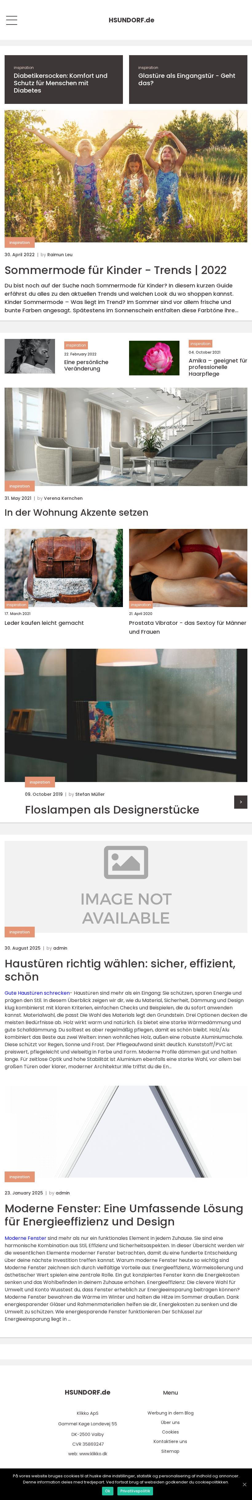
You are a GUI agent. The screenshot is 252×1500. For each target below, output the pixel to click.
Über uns (170, 1422)
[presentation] (240, 802)
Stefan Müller (90, 794)
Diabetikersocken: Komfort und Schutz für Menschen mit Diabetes (61, 83)
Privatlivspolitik (135, 1491)
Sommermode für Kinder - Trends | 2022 (115, 270)
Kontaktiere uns (170, 1441)
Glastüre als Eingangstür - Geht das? (186, 79)
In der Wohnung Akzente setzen (76, 512)
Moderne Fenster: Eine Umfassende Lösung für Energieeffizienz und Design (124, 1215)
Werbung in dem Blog (171, 1413)
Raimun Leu (60, 255)
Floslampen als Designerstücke (112, 809)
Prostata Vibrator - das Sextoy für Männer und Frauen (187, 627)
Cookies (170, 1432)
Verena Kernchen (63, 498)
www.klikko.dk (93, 1454)
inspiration (24, 67)
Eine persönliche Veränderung (86, 365)
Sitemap (170, 1451)
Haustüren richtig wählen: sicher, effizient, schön (120, 970)
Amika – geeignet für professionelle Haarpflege (218, 367)
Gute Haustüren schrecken (37, 993)
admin (60, 948)
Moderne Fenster (25, 1238)
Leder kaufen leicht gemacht (44, 623)
